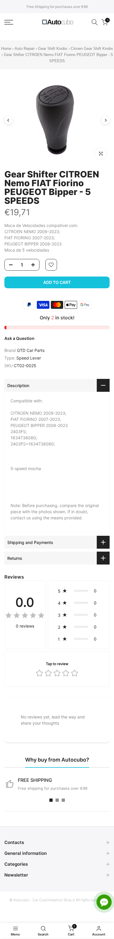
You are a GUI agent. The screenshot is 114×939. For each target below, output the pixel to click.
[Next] (105, 120)
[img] (25, 616)
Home (6, 48)
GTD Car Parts (30, 350)
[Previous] (8, 120)
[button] (79, 590)
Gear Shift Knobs (52, 48)
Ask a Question (19, 338)
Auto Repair (24, 48)
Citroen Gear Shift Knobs (92, 48)
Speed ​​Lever (28, 357)
